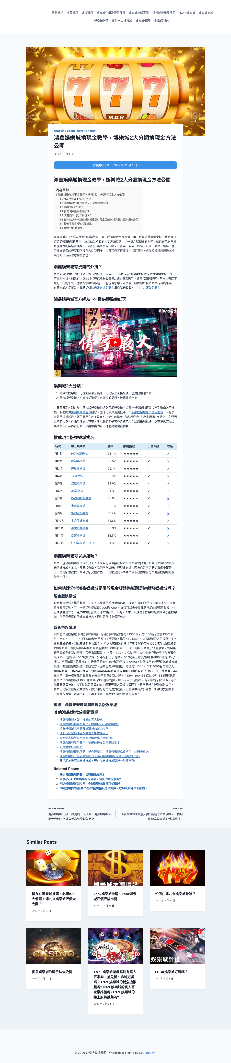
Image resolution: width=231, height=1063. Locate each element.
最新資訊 (57, 12)
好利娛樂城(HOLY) (83, 543)
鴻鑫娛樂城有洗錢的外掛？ (78, 198)
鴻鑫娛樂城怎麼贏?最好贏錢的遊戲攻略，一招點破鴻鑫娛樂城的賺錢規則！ (152, 814)
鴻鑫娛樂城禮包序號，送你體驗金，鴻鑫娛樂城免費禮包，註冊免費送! (104, 751)
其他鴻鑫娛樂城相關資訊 (78, 223)
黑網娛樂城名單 (81, 412)
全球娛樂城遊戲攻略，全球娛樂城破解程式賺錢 (90, 783)
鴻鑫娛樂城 (78, 483)
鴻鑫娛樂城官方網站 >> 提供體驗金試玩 (86, 203)
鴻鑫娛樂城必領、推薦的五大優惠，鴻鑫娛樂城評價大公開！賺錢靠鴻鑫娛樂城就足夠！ (80, 814)
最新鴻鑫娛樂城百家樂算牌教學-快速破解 (86, 738)
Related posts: (73, 227)
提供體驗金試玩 (112, 299)
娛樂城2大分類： (74, 207)
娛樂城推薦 (101, 20)
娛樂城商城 (206, 12)
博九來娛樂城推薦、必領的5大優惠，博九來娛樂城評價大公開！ (54, 899)
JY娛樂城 (77, 476)
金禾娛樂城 (78, 506)
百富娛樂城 (78, 535)
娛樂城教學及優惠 (163, 12)
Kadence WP (148, 1052)
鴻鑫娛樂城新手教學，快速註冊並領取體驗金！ (90, 742)
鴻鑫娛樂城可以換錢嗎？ (78, 215)
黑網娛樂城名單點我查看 (147, 412)
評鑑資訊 (87, 12)
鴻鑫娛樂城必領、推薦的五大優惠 (81, 719)
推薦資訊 (72, 12)
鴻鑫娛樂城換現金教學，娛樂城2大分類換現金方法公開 (91, 194)
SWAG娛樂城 (79, 513)
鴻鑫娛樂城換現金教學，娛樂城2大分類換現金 (89, 724)
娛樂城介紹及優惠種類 (111, 12)
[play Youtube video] (115, 342)
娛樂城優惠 (143, 20)
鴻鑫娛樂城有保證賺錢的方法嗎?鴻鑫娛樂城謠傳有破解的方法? (100, 756)
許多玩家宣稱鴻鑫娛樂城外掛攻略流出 (84, 733)
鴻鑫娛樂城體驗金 (102, 287)
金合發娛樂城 (79, 520)
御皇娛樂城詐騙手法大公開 (52, 972)
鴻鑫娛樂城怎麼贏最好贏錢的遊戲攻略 (84, 728)
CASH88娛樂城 (81, 498)
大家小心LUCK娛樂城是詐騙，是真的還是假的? (90, 779)
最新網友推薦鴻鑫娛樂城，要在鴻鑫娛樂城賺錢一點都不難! (97, 760)
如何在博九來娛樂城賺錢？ (175, 894)
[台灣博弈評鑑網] (27, 17)
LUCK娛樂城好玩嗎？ (171, 972)
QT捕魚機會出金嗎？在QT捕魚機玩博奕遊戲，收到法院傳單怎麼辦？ (104, 788)
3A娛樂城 (77, 491)
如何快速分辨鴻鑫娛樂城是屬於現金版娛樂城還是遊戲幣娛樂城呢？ (102, 219)
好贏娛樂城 (78, 468)
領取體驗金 (153, 287)
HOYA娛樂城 (187, 12)
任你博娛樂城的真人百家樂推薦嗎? (82, 774)
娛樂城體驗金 (162, 20)
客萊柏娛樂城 (79, 528)
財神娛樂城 (78, 461)
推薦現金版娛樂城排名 (76, 211)
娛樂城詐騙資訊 (139, 12)
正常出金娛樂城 (122, 20)
